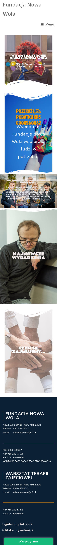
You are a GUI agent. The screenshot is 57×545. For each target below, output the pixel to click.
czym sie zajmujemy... (28, 350)
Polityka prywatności (17, 530)
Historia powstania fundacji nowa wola (28, 181)
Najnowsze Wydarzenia (28, 256)
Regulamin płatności (17, 524)
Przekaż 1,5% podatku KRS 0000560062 (28, 117)
